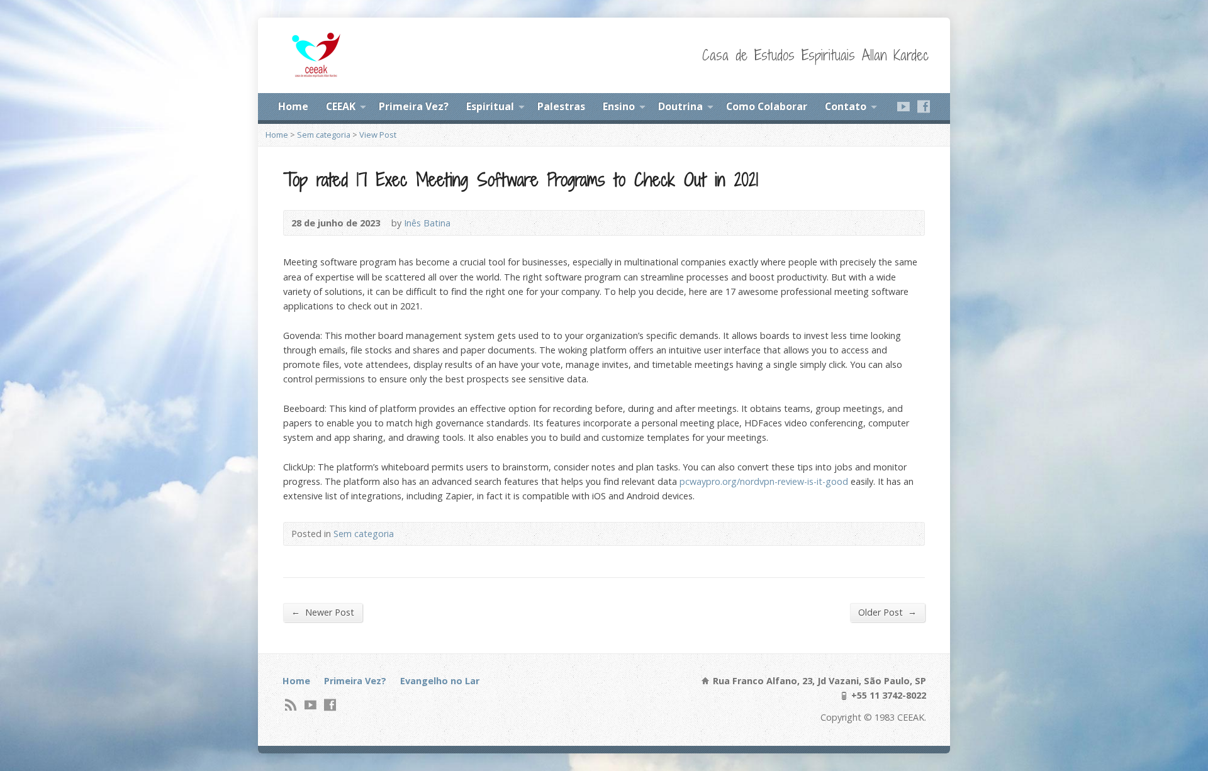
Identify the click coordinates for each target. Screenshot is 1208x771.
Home (293, 106)
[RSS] (291, 705)
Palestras (561, 106)
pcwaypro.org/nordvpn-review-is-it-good (764, 481)
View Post (377, 134)
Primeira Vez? (414, 106)
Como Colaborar (766, 106)
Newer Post (322, 612)
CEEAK (340, 106)
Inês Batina (427, 223)
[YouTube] (903, 106)
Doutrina (680, 106)
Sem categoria (323, 134)
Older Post (887, 612)
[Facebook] (923, 106)
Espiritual (490, 106)
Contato (845, 106)
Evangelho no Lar (439, 681)
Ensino (619, 106)
